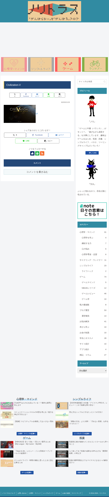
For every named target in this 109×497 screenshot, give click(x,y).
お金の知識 (66, 493)
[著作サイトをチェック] (32, 153)
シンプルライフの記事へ (82, 433)
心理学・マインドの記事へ (27, 433)
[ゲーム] (68, 64)
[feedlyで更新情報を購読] (37, 153)
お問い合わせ (22, 493)
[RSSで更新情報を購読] (42, 153)
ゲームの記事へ (27, 472)
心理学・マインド (35, 493)
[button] (59, 95)
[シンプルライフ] (41, 64)
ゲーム (58, 493)
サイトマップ (76, 493)
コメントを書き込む (37, 172)
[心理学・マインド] (14, 64)
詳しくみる (93, 153)
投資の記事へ (82, 472)
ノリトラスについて (8, 493)
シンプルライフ (48, 493)
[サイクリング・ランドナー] (95, 64)
